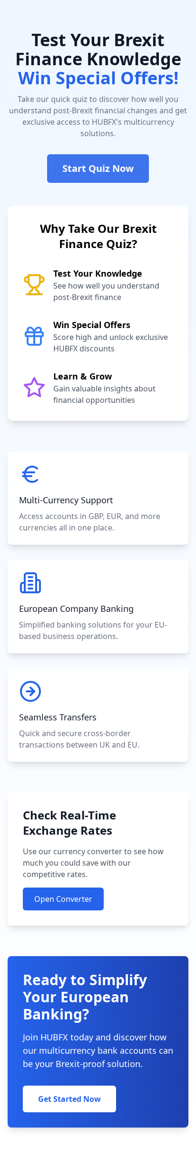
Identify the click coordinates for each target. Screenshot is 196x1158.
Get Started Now (69, 1099)
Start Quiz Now (98, 168)
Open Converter (63, 899)
